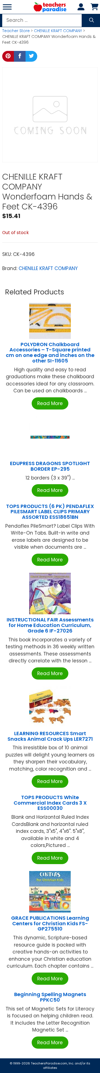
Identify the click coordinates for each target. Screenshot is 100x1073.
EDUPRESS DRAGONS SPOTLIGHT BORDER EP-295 (50, 466)
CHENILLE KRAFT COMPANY (58, 30)
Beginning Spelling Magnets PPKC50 (50, 997)
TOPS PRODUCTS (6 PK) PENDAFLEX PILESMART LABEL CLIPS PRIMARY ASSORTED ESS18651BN (50, 512)
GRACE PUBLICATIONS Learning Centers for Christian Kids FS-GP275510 (50, 923)
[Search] (91, 20)
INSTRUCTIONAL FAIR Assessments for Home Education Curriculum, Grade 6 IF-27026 (50, 625)
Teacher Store (16, 30)
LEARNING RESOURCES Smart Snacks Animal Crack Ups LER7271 (50, 736)
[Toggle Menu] (7, 6)
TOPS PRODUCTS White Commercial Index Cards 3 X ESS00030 (50, 803)
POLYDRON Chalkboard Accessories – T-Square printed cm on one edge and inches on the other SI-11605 (50, 352)
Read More (50, 403)
